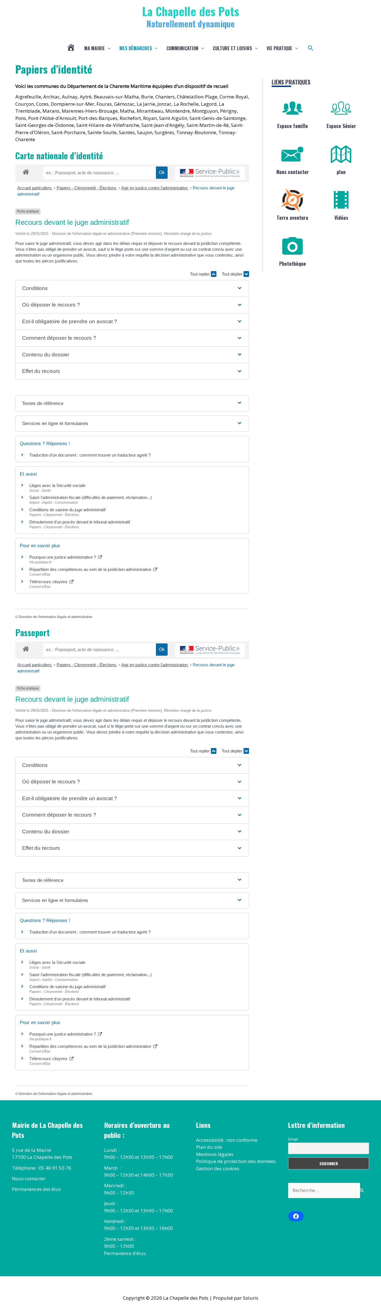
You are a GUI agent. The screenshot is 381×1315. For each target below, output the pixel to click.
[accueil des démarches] (26, 171)
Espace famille (292, 125)
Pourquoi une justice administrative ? (63, 557)
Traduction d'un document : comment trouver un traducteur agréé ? (90, 455)
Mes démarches (135, 48)
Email (293, 1139)
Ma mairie (94, 48)
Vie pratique (279, 48)
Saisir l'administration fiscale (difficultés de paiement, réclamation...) (90, 497)
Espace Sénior (341, 125)
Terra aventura (292, 217)
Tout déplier (232, 274)
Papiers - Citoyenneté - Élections (87, 187)
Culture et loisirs (232, 48)
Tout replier (200, 274)
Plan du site (209, 1147)
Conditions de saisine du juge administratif (67, 509)
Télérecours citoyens (49, 581)
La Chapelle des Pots (190, 11)
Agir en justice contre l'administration (155, 187)
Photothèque (292, 263)
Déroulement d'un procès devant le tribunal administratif (79, 522)
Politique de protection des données (236, 1161)
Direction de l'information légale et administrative (55, 617)
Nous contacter (292, 171)
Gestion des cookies (217, 1168)
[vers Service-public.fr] (210, 173)
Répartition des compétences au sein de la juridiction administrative (90, 569)
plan (341, 171)
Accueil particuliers (35, 187)
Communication (182, 48)
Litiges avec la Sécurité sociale (57, 485)
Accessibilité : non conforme (226, 1140)
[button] (310, 48)
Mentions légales (214, 1154)
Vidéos (341, 217)
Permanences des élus (36, 1189)
